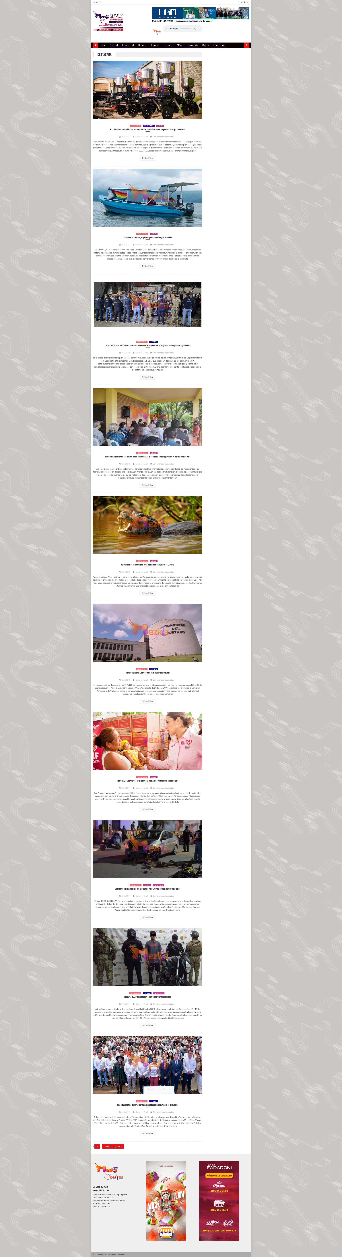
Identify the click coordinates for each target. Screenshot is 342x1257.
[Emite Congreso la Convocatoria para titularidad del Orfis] (147, 633)
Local (102, 45)
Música (180, 45)
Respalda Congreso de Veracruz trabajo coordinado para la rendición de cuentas (147, 1105)
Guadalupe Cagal (141, 136)
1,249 (106, 1146)
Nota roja (142, 45)
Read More (148, 158)
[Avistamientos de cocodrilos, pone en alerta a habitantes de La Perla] (147, 525)
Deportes (155, 45)
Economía (168, 45)
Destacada (135, 126)
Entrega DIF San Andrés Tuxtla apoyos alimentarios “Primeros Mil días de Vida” (147, 781)
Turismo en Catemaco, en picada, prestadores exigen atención (148, 237)
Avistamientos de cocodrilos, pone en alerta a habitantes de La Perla (147, 565)
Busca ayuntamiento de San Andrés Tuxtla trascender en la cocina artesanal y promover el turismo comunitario (147, 457)
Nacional (114, 45)
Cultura (205, 45)
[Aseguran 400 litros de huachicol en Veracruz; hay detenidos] (147, 957)
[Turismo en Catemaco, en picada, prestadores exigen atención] (147, 198)
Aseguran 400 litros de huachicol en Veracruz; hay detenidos (147, 997)
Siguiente (118, 1146)
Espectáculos (219, 45)
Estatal (154, 342)
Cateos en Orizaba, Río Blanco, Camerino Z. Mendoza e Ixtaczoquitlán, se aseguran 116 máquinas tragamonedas (147, 345)
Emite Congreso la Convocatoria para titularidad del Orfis (148, 673)
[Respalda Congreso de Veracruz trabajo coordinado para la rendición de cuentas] (147, 1065)
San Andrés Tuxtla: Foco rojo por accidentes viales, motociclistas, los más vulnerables (147, 889)
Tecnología (193, 45)
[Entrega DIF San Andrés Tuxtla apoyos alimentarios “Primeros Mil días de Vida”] (147, 741)
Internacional (128, 45)
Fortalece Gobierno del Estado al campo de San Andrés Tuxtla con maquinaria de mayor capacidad (147, 129)
